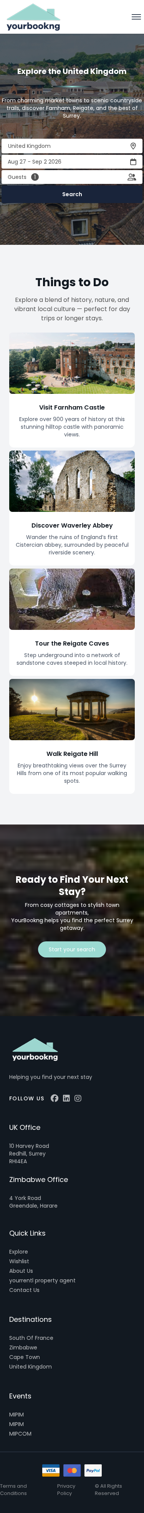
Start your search (72, 949)
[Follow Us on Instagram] (77, 1098)
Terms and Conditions (13, 1489)
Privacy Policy (66, 1489)
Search (72, 194)
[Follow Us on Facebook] (54, 1098)
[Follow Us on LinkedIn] (66, 1098)
